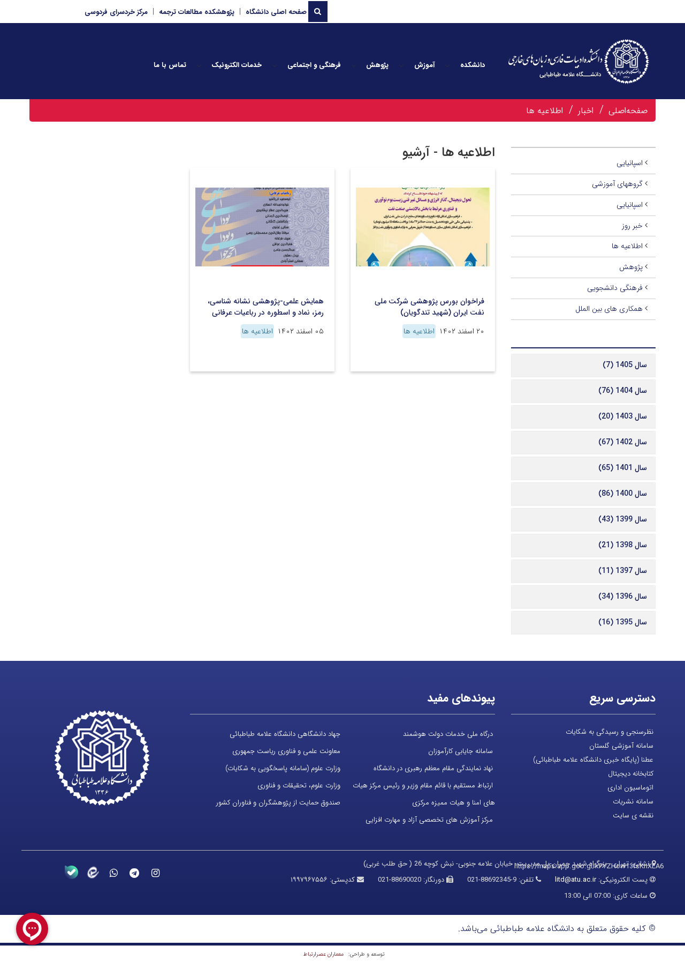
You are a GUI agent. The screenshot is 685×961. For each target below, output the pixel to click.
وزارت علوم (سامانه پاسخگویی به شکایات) (282, 768)
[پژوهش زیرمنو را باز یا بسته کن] (354, 65)
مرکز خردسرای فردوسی (116, 12)
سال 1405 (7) (625, 365)
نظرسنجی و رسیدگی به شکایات (609, 731)
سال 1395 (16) (622, 622)
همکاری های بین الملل (609, 309)
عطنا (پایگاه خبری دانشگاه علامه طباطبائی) (593, 759)
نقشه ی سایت (633, 815)
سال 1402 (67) (622, 442)
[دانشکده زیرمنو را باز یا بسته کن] (447, 65)
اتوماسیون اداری (630, 787)
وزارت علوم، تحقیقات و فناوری (298, 785)
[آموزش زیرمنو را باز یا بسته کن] (401, 65)
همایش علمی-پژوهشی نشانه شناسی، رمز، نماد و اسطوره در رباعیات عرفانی (266, 306)
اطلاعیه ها (544, 110)
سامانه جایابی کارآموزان (460, 751)
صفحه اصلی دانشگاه (276, 12)
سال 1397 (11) (622, 571)
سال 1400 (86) (622, 494)
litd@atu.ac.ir (575, 879)
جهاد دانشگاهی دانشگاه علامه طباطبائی (285, 734)
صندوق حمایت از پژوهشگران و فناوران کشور (278, 802)
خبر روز (632, 226)
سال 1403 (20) (622, 416)
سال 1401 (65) (622, 468)
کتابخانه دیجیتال (630, 773)
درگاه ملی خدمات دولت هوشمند (448, 734)
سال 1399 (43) (622, 519)
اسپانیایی (629, 163)
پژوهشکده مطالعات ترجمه (196, 12)
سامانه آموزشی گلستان (621, 745)
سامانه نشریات (633, 801)
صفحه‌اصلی (628, 110)
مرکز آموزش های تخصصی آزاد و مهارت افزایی (429, 819)
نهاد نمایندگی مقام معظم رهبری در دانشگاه (433, 768)
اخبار (585, 110)
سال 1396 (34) (622, 596)
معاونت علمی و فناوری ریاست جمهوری (286, 751)
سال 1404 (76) (622, 391)
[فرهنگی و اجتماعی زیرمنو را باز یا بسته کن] (274, 65)
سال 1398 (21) (622, 545)
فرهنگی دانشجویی (615, 288)
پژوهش (631, 267)
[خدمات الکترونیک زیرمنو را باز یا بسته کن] (199, 65)
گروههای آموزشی (617, 184)
